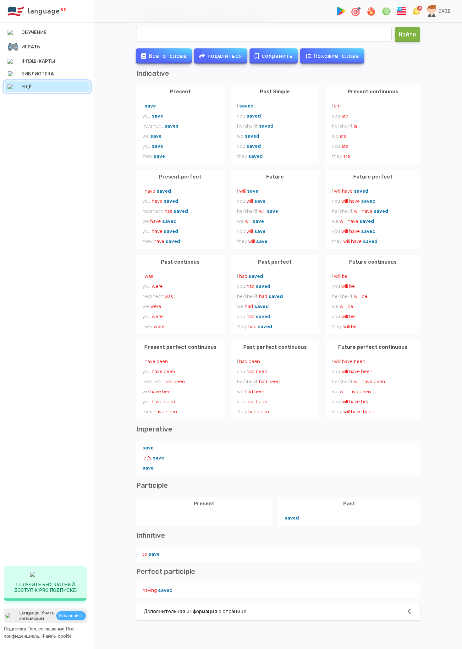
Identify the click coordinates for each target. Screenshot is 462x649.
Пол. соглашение (45, 629)
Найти (407, 34)
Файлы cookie (56, 636)
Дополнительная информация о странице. (196, 611)
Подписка (15, 629)
